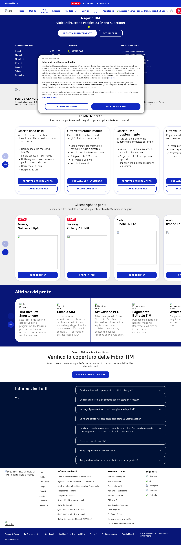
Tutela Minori (128, 534)
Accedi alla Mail (115, 486)
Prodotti (69, 11)
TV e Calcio (44, 11)
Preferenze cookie (32, 534)
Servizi (85, 11)
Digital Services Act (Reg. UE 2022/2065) (75, 519)
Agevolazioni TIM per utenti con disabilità (76, 481)
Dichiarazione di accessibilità (72, 534)
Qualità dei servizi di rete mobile (72, 514)
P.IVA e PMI (88, 3)
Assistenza (108, 11)
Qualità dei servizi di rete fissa (71, 510)
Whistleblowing (12, 539)
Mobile (32, 11)
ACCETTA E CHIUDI (116, 106)
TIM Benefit (113, 500)
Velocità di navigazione (118, 505)
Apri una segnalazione (117, 491)
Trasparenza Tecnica (66, 496)
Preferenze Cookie (67, 106)
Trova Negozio (114, 510)
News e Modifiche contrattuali (71, 500)
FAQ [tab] (17, 397)
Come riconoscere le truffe (119, 519)
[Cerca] (172, 11)
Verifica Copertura (115, 496)
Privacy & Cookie (12, 534)
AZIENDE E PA (103, 3)
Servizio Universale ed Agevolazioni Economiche (78, 486)
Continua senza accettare (50, 58)
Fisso (21, 11)
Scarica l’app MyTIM (116, 477)
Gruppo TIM (10, 3)
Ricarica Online (114, 481)
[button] (5, 164)
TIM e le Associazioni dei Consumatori (74, 477)
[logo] (9, 10)
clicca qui (111, 78)
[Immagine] (20, 474)
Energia (56, 11)
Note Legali (49, 534)
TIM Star (95, 11)
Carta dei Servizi (65, 505)
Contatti (93, 534)
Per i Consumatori (109, 534)
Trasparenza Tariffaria (67, 491)
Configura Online (115, 514)
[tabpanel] (120, 425)
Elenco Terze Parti (49, 97)
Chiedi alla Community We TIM (121, 524)
